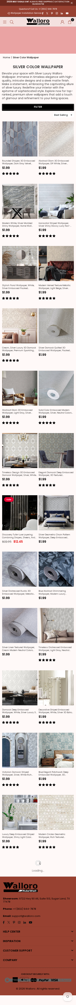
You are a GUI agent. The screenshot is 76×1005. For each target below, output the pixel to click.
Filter (38, 107)
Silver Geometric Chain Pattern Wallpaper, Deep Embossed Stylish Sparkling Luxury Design (55, 536)
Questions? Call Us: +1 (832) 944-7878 (38, 9)
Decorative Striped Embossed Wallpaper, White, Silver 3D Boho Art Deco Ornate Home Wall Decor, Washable (56, 711)
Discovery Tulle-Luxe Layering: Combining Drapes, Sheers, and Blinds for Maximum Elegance (18, 536)
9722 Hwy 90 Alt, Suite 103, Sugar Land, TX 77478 (36, 900)
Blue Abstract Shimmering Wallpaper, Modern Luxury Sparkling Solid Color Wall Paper (55, 592)
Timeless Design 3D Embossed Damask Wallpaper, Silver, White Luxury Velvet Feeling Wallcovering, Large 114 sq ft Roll (19, 474)
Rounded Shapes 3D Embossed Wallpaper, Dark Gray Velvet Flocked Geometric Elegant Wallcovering (18, 162)
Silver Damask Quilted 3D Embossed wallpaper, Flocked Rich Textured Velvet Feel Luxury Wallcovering (55, 349)
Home (6, 57)
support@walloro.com (26, 916)
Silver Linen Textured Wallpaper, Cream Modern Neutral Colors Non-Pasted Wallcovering (18, 649)
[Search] (11, 22)
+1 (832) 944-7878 (24, 909)
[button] (69, 21)
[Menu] (4, 22)
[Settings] (62, 21)
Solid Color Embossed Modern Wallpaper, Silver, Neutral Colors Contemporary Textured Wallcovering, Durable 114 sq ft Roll (55, 411)
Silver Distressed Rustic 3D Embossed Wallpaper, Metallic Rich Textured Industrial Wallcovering (18, 592)
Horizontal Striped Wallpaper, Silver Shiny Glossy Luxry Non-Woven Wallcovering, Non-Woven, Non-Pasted (56, 224)
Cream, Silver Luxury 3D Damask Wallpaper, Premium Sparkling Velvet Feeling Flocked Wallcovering (19, 349)
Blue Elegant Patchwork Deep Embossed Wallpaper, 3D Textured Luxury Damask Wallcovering (53, 773)
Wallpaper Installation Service (26, 13)
